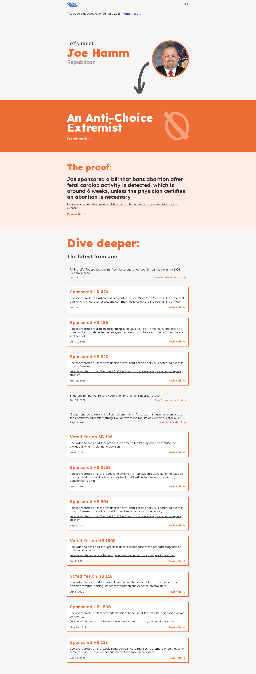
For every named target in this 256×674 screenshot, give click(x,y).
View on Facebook (171, 422)
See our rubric (77, 138)
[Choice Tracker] (72, 4)
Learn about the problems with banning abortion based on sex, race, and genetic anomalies (122, 555)
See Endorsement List (169, 277)
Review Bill (74, 214)
